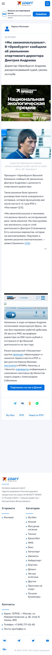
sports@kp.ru (19, 629)
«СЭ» (27, 243)
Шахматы (33, 556)
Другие (32, 581)
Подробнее (41, 14)
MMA (30, 542)
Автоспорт (34, 551)
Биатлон (32, 564)
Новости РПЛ (36, 415)
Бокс (30, 547)
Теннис (32, 534)
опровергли (22, 369)
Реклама (8, 517)
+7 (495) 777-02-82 (25, 624)
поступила (10, 365)
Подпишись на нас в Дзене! (26, 387)
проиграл (18, 354)
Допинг (32, 569)
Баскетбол (34, 538)
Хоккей (32, 521)
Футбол (10, 415)
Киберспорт (34, 560)
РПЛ (21, 415)
